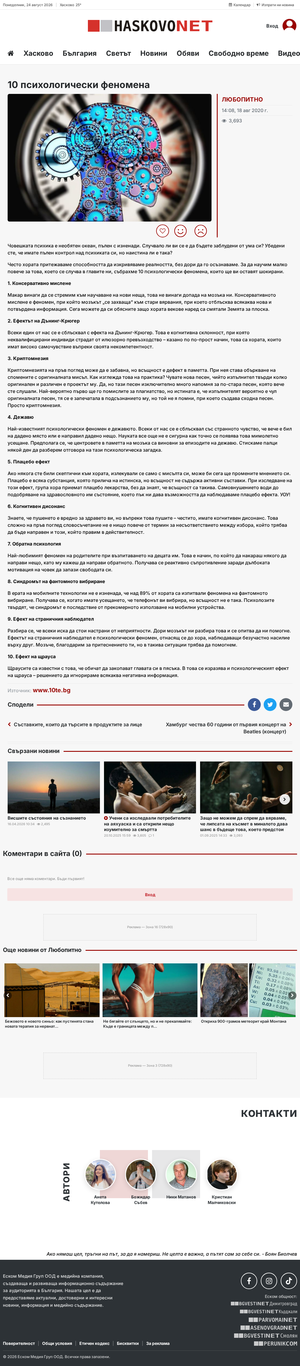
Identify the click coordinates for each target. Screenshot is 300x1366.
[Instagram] (269, 1281)
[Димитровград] (264, 1304)
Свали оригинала (28, 100)
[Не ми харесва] (203, 230)
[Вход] (289, 25)
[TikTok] (289, 1281)
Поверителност (19, 1343)
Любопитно (242, 99)
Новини (153, 53)
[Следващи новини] (284, 799)
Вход (272, 25)
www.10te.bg (52, 690)
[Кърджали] (268, 1312)
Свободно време (239, 53)
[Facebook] (249, 1281)
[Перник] (275, 1343)
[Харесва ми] (182, 230)
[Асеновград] (269, 1328)
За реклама (158, 1343)
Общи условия (57, 1343)
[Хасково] (150, 26)
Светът (118, 53)
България (80, 53)
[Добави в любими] (163, 230)
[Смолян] (265, 1335)
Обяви (188, 53)
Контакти (269, 1113)
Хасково (38, 53)
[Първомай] (273, 1320)
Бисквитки (128, 1343)
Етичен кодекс (94, 1343)
